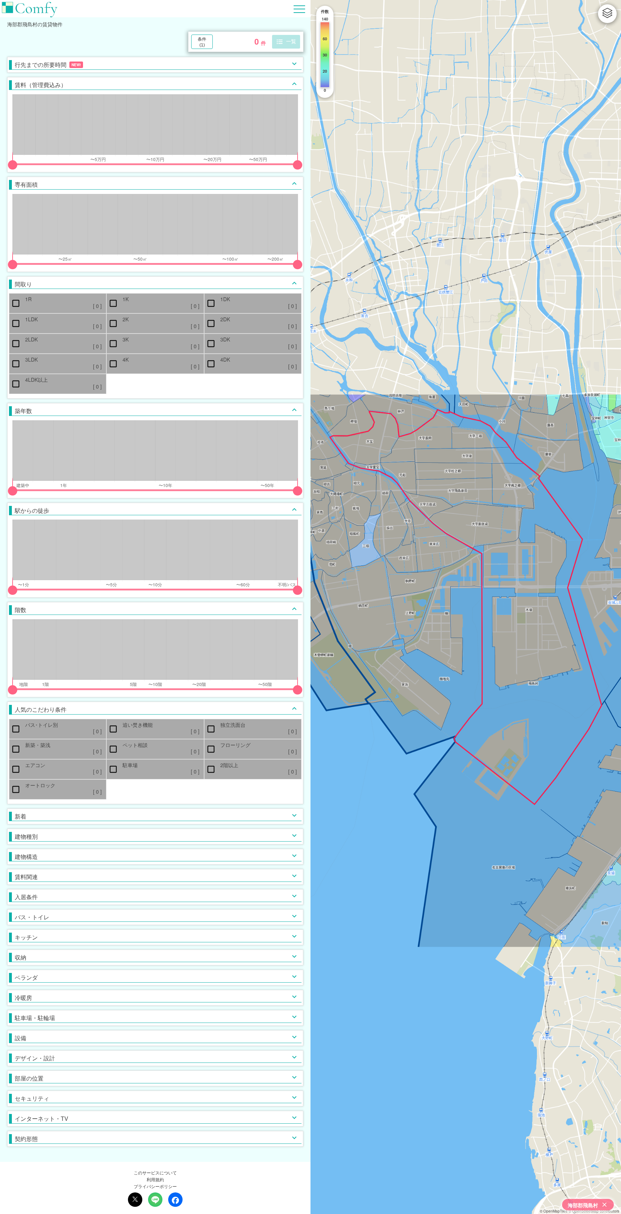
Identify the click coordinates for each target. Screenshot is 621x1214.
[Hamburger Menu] (299, 8)
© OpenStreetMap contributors (594, 1211)
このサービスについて (155, 1172)
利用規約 (155, 1179)
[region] (465, 607)
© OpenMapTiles (553, 1211)
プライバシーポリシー (155, 1186)
